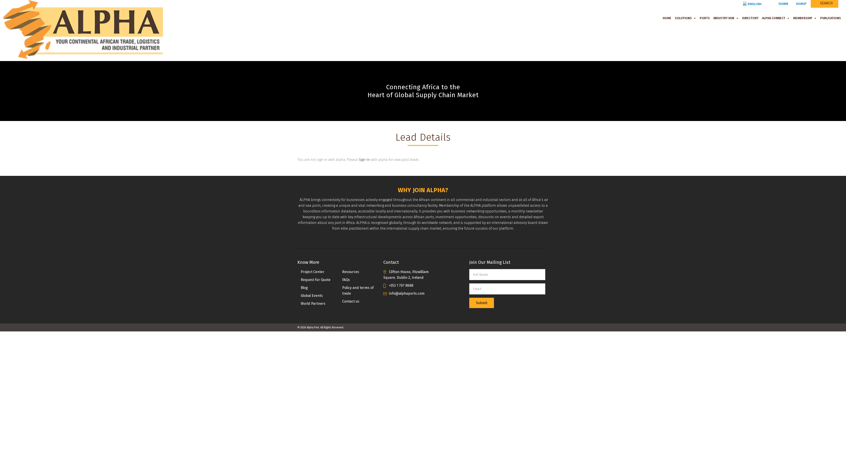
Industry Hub (723, 18)
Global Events (312, 296)
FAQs (346, 280)
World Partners (313, 303)
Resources (350, 272)
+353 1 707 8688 (401, 285)
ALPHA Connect (773, 18)
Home (667, 18)
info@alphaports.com (407, 293)
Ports (705, 18)
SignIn (782, 4)
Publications (830, 18)
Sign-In (364, 160)
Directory (750, 18)
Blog (304, 288)
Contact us (350, 301)
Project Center (312, 272)
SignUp (800, 4)
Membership (802, 18)
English (754, 4)
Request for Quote (315, 280)
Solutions (683, 18)
